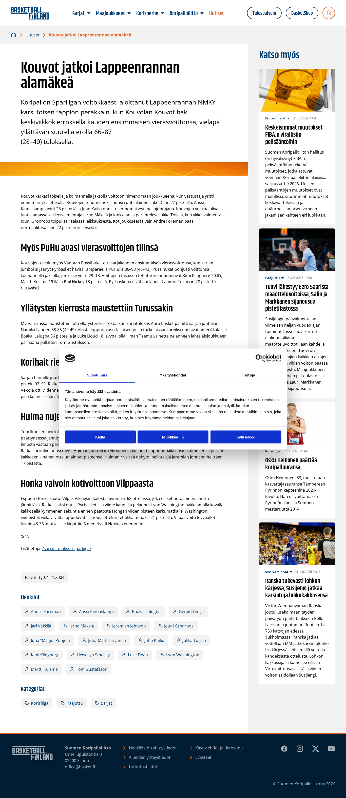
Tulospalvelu (264, 13)
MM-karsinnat (277, 572)
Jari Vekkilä (41, 626)
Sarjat (106, 703)
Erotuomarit (275, 118)
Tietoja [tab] (249, 375)
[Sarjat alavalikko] (89, 13)
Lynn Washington (182, 655)
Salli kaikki (246, 437)
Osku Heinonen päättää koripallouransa (291, 464)
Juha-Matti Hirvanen (107, 640)
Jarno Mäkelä (81, 626)
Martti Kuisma (44, 669)
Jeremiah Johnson (129, 626)
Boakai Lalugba (146, 611)
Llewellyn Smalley (93, 655)
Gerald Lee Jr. (191, 611)
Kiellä (100, 437)
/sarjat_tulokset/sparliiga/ (66, 548)
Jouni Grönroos (179, 626)
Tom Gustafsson (91, 669)
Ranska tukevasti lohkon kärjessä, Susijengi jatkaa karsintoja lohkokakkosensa (296, 588)
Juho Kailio (154, 640)
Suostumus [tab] (97, 375)
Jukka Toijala (194, 640)
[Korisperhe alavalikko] (163, 13)
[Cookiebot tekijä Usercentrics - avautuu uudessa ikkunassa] (259, 358)
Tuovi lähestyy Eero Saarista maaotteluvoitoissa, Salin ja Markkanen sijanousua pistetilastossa (297, 298)
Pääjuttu (75, 703)
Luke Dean (138, 655)
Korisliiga (39, 703)
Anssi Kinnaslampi (96, 611)
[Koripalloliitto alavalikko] (202, 13)
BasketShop (302, 13)
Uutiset (33, 35)
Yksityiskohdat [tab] (173, 375)
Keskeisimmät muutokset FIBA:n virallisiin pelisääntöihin (294, 135)
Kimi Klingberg (45, 655)
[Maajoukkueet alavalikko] (129, 13)
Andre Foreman (46, 611)
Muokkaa (170, 437)
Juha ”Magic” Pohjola (50, 640)
